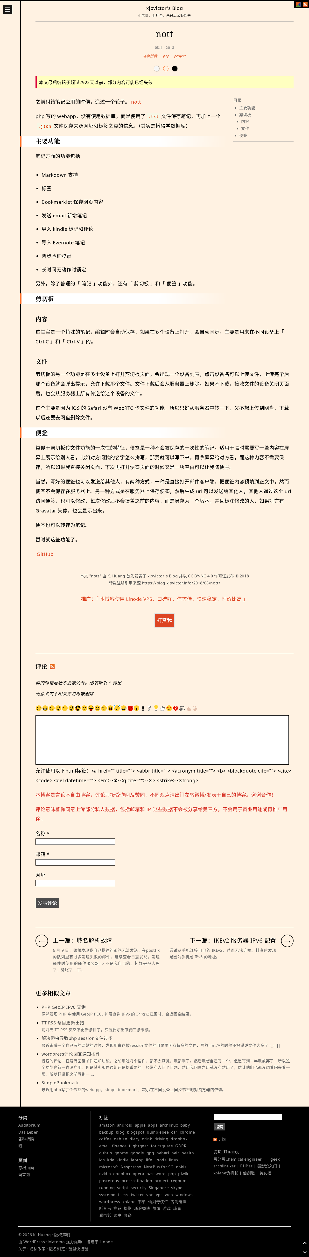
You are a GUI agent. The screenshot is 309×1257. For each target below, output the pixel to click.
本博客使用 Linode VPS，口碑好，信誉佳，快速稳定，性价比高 (171, 599)
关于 (22, 1248)
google (137, 1153)
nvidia (105, 1173)
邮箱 (42, 854)
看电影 (105, 1215)
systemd (107, 1194)
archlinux (169, 1125)
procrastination (137, 1180)
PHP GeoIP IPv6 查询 (117, 1010)
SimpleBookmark (134, 1086)
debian (120, 1139)
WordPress (34, 1241)
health (188, 1153)
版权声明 (62, 1234)
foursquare (162, 1146)
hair (175, 1153)
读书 (117, 1215)
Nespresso (131, 1167)
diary (135, 1139)
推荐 (117, 1208)
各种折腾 (150, 56)
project (180, 56)
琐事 (177, 1208)
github (105, 1153)
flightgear (138, 1146)
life (149, 1160)
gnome (121, 1153)
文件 (245, 128)
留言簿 (24, 1174)
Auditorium (29, 1125)
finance (119, 1146)
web (169, 1194)
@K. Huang (226, 1152)
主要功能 (247, 107)
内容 (245, 121)
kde (110, 1160)
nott (136, 102)
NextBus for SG (159, 1167)
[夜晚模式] (166, 68)
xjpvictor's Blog (164, 8)
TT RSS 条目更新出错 (97, 1026)
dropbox (179, 1139)
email (104, 1146)
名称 (42, 833)
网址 (40, 875)
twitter (137, 1194)
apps (152, 1125)
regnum (179, 1180)
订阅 (222, 1139)
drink (147, 1139)
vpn (150, 1194)
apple (140, 1125)
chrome (187, 1132)
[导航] (7, 9)
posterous (109, 1180)
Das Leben (28, 1132)
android (125, 1125)
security (139, 1187)
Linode (106, 1241)
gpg (150, 1153)
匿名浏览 (57, 1248)
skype (177, 1187)
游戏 (167, 1208)
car (174, 1132)
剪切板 (245, 114)
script (122, 1187)
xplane (129, 1201)
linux (173, 1160)
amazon (107, 1125)
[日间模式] (156, 68)
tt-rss (123, 1194)
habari (162, 1153)
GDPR (180, 1146)
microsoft (108, 1167)
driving (161, 1139)
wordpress (109, 1201)
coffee (105, 1139)
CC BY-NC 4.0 (200, 576)
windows (184, 1194)
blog (120, 1132)
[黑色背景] (174, 68)
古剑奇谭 (178, 1201)
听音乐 (105, 1208)
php (166, 56)
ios (102, 1160)
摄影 (128, 1208)
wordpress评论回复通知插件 (166, 1064)
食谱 (128, 1215)
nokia (181, 1167)
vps (159, 1194)
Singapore (159, 1187)
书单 (142, 1201)
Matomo (56, 1241)
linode (160, 1160)
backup (106, 1132)
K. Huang (116, 576)
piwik (183, 1173)
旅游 (157, 1208)
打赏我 (164, 620)
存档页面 (26, 1167)
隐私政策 (38, 1248)
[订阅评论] (52, 666)
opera (138, 1173)
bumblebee (158, 1132)
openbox (121, 1173)
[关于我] (298, 4)
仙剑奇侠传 (158, 1201)
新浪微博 (142, 1208)
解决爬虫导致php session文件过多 (161, 1041)
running (107, 1187)
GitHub (45, 554)
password (156, 1173)
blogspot (136, 1132)
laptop (137, 1160)
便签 (243, 135)
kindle (123, 1160)
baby (185, 1125)
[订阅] (305, 4)
